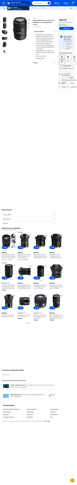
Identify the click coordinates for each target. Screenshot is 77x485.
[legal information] (71, 22)
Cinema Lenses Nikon (31, 409)
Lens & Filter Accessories (8, 417)
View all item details (39, 58)
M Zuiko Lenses (30, 411)
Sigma (34, 18)
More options (71, 68)
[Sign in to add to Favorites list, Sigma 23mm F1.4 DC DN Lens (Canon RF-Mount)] (14, 296)
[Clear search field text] (45, 3)
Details (72, 83)
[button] (56, 3)
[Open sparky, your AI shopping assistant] (72, 480)
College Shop (44, 8)
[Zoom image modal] (29, 26)
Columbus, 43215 (67, 65)
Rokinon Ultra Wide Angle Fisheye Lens (11, 409)
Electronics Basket (66, 75)
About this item (7, 210)
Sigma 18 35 (52, 411)
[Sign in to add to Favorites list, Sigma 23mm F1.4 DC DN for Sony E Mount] (30, 296)
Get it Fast (51, 8)
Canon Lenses (30, 414)
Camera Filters (30, 417)
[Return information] (69, 25)
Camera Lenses (53, 414)
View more (28, 323)
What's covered (67, 39)
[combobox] (41, 3)
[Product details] (54, 215)
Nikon (51, 417)
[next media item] (28, 28)
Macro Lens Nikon (7, 411)
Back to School (34, 8)
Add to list (64, 86)
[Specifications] (54, 219)
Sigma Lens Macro (54, 409)
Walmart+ (58, 8)
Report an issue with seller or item (69, 80)
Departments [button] (6, 8)
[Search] (49, 3)
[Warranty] (54, 223)
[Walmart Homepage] (4, 3)
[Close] (28, 8)
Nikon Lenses (6, 414)
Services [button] (15, 8)
